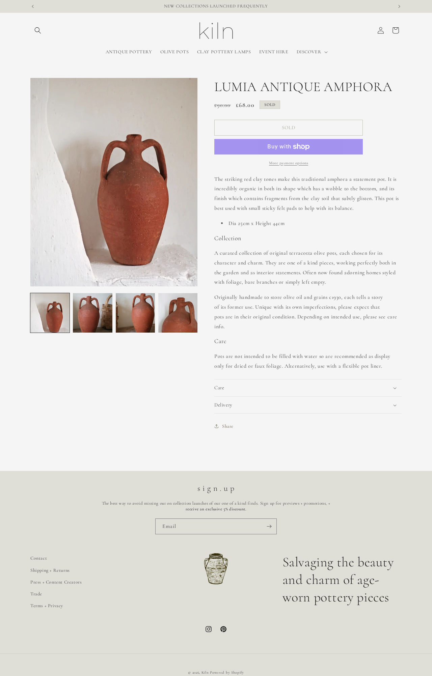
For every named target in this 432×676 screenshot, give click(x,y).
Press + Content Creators (56, 582)
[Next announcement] (399, 6)
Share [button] (228, 426)
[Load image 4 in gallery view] (177, 312)
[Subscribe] (269, 526)
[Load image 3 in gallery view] (135, 312)
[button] (37, 30)
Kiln (205, 672)
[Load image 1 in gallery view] (50, 312)
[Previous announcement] (32, 6)
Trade (36, 594)
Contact (38, 558)
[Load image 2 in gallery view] (92, 312)
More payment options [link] (288, 163)
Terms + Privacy (46, 606)
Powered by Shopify (227, 672)
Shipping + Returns (50, 570)
